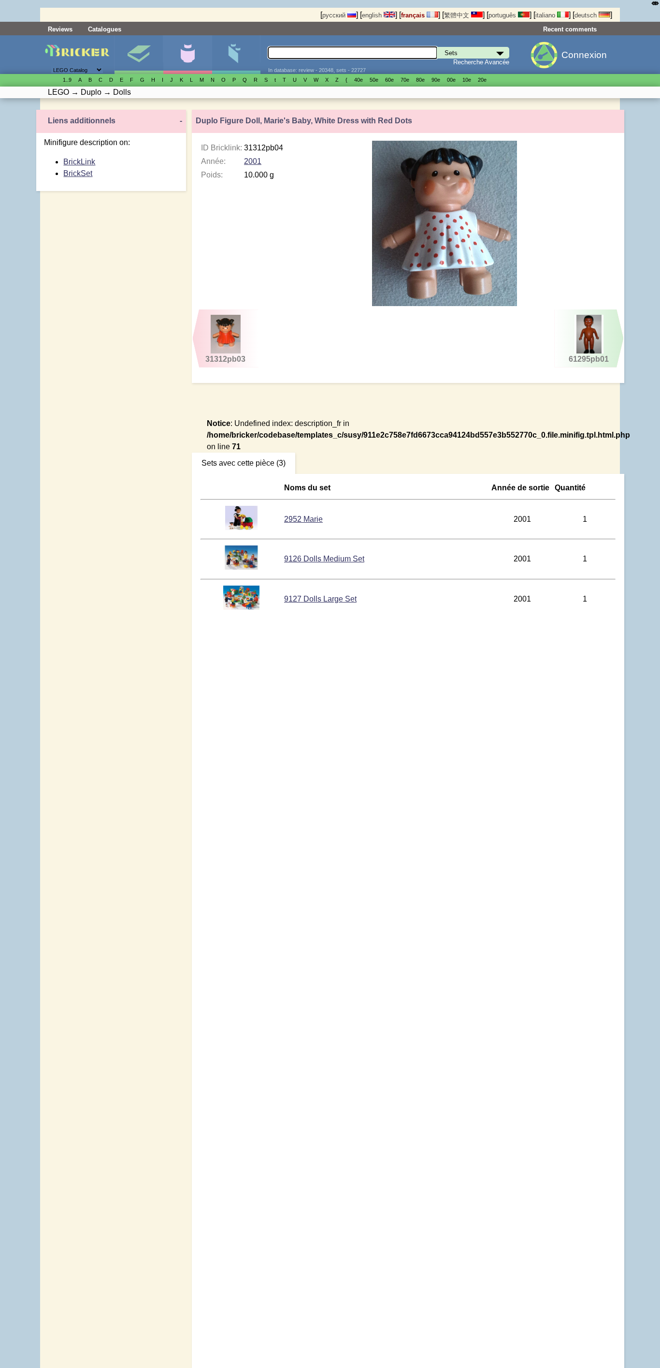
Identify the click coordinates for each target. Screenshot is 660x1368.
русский (334, 15)
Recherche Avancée (481, 62)
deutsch (586, 15)
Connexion (584, 55)
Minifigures (187, 54)
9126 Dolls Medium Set (324, 559)
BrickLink (79, 162)
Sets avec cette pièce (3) (243, 463)
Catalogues (104, 29)
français (414, 15)
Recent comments (570, 29)
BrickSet (77, 173)
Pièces (236, 54)
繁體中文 (457, 15)
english (373, 15)
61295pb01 (589, 359)
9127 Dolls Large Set (320, 599)
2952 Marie (303, 519)
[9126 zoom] (241, 567)
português (503, 15)
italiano (546, 15)
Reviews (60, 29)
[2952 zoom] (241, 527)
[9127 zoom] (241, 607)
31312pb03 (225, 359)
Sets (139, 54)
